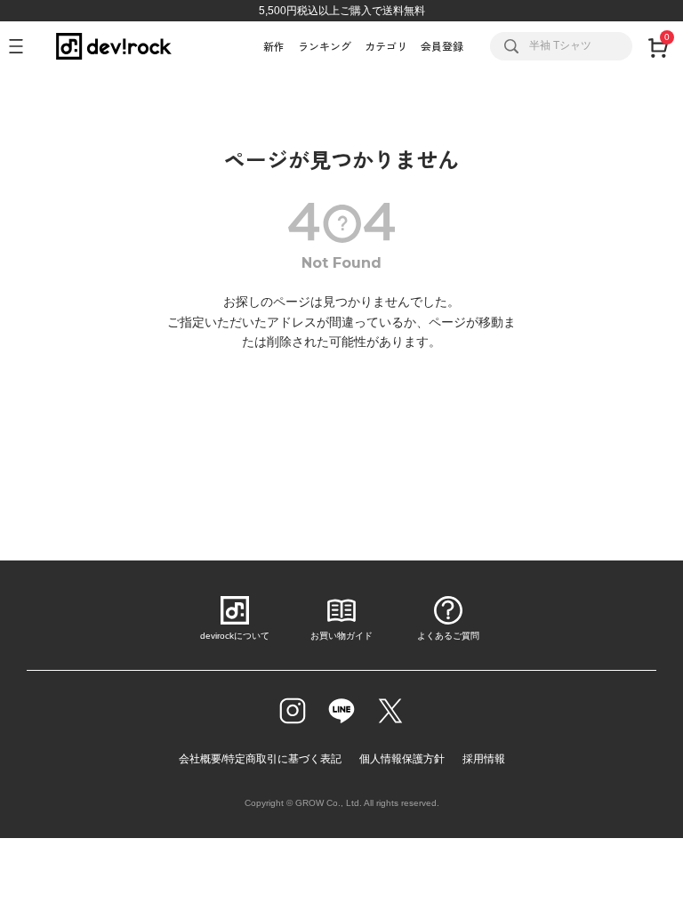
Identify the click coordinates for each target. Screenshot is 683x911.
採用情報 (483, 759)
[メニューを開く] (23, 46)
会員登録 (442, 45)
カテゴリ (386, 45)
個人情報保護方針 (402, 759)
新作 (274, 45)
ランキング (324, 45)
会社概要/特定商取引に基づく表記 (260, 759)
